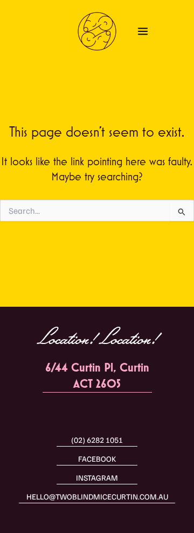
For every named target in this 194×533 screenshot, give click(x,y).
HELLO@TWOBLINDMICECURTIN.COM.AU (97, 496)
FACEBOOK (97, 458)
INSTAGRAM (97, 477)
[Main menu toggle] (143, 31)
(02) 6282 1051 (97, 439)
